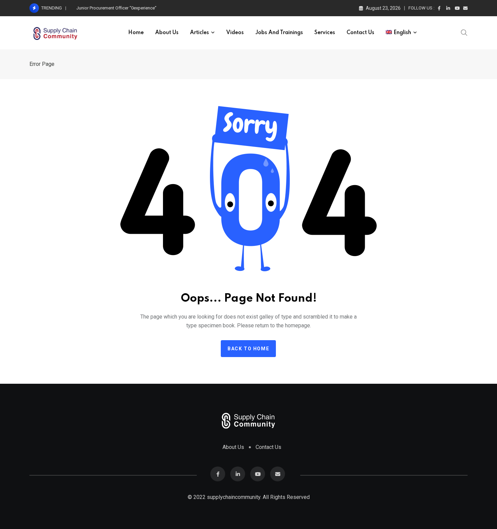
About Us (167, 32)
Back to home (248, 348)
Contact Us (360, 32)
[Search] (464, 32)
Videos (235, 32)
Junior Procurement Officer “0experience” (116, 7)
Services (324, 32)
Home (136, 32)
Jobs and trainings (279, 32)
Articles (199, 32)
